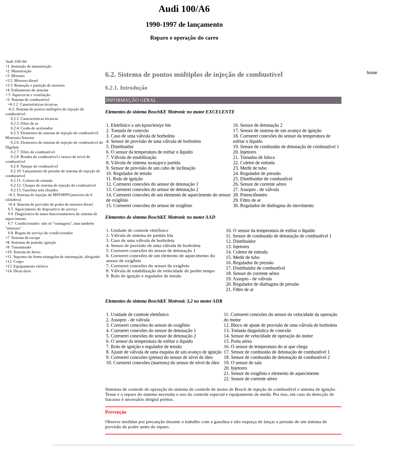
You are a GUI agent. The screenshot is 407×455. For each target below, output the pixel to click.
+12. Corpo (14, 261)
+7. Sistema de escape (22, 237)
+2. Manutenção (18, 71)
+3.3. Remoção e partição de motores (35, 85)
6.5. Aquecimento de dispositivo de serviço (42, 209)
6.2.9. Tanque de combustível (34, 166)
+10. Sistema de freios (23, 252)
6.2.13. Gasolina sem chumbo (34, 190)
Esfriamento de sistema (29, 90)
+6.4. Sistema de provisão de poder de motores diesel (50, 204)
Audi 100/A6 (16, 61)
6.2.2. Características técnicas (34, 118)
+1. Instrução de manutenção (28, 66)
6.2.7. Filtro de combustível (33, 152)
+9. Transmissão (18, 247)
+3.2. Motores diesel (21, 80)
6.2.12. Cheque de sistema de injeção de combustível (53, 185)
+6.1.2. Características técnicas (33, 104)
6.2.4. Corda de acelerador (32, 128)
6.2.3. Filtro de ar (24, 123)
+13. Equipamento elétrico (26, 266)
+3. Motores (15, 76)
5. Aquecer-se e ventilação (29, 95)
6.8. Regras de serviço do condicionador (40, 233)
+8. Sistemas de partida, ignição (30, 242)
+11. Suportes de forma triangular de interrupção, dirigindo (52, 256)
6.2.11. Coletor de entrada (31, 180)
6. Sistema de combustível (28, 99)
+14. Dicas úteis (18, 271)
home (372, 72)
